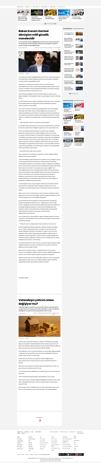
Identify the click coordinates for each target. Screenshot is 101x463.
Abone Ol (27, 73)
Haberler (24, 27)
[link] (73, 34)
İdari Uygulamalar (31, 413)
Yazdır (59, 49)
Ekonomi (29, 296)
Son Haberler (67, 28)
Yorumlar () (21, 73)
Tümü (55, 23)
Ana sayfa (20, 27)
